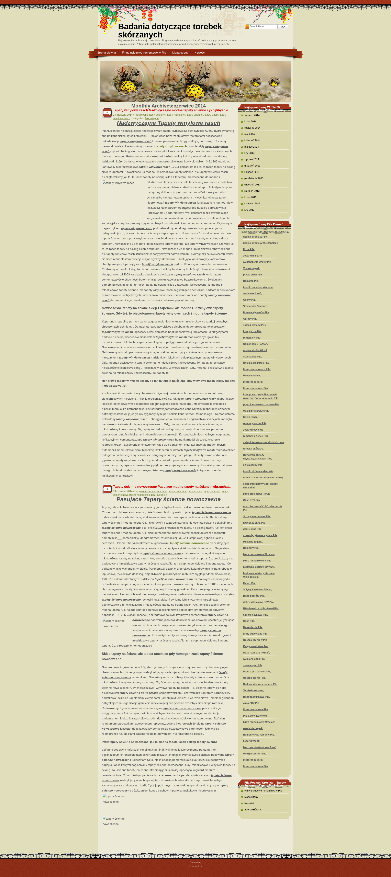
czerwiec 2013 (252, 203)
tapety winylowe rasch (171, 146)
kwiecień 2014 (252, 140)
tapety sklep (211, 114)
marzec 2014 (251, 146)
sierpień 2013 (252, 191)
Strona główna (106, 52)
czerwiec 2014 (252, 127)
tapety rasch (195, 491)
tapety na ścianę (176, 114)
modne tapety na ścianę (153, 491)
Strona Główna (252, 809)
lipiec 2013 (250, 197)
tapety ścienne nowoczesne (189, 543)
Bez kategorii (152, 118)
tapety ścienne (195, 114)
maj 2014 (249, 134)
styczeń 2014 (251, 159)
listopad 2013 (251, 172)
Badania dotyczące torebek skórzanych (170, 30)
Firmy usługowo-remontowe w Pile (144, 52)
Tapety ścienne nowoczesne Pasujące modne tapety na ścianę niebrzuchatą (172, 486)
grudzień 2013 (252, 165)
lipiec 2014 (250, 121)
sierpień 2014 (252, 115)
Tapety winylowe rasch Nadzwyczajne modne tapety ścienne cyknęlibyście (170, 110)
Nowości (199, 52)
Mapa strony (180, 52)
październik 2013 (254, 178)
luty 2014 (249, 153)
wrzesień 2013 (252, 184)
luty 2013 (249, 209)
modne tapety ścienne (152, 114)
